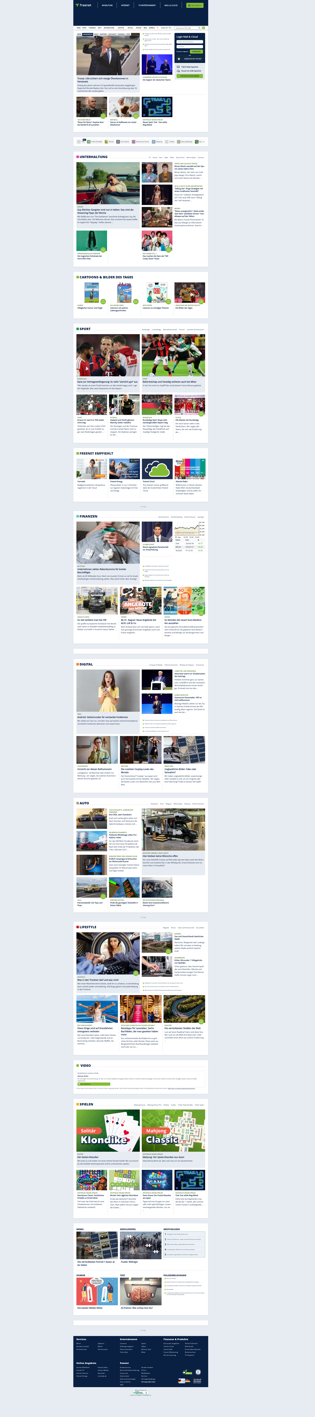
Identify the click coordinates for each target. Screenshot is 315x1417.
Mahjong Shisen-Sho (154, 1104)
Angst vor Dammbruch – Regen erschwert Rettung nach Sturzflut (184, 1239)
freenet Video (103, 1367)
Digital (86, 664)
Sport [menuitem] (84, 28)
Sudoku (173, 1104)
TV (149, 157)
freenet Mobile (103, 1370)
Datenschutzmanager (128, 1379)
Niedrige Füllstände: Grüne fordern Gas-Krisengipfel (158, 580)
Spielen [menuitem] (138, 28)
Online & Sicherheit (171, 664)
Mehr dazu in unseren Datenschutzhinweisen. (181, 1088)
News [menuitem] (79, 28)
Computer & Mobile (156, 664)
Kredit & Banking (176, 517)
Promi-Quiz (124, 1352)
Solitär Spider (199, 1104)
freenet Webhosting (171, 1352)
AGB (121, 1385)
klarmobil (101, 1373)
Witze (172, 157)
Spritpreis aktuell (82, 1346)
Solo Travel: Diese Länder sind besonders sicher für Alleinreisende (162, 986)
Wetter (100, 1346)
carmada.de (102, 1376)
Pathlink (166, 1104)
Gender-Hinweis (147, 1367)
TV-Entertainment (147, 5)
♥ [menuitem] (157, 27)
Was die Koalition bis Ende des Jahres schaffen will (157, 49)
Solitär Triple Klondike (185, 1104)
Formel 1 (182, 329)
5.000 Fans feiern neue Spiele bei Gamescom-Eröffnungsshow (160, 724)
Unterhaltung (94, 157)
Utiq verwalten (125, 1382)
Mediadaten (145, 1373)
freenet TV (80, 1370)
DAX (177, 543)
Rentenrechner (190, 1352)
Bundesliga (146, 329)
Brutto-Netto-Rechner (193, 1349)
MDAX (178, 547)
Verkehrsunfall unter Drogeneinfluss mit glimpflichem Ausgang (182, 1282)
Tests (162, 803)
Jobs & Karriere (164, 517)
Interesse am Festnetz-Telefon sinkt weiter (155, 727)
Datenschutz (124, 1376)
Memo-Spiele (191, 157)
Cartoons (201, 157)
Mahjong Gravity (139, 1104)
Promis (155, 157)
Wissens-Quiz (146, 1349)
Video (166, 157)
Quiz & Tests (180, 157)
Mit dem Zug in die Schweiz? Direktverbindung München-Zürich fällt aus (163, 990)
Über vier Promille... (171, 1278)
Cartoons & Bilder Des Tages (106, 277)
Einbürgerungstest (127, 1346)
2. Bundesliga (156, 329)
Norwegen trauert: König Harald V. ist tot (177, 1234)
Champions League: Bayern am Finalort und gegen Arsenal (182, 1255)
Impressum (124, 1373)
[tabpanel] (108, 61)
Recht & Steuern (190, 517)
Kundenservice (125, 1367)
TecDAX (179, 550)
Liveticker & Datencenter (195, 329)
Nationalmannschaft (170, 329)
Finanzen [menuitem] (92, 28)
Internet (125, 5)
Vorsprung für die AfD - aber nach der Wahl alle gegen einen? (157, 39)
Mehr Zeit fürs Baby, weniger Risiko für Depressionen (181, 1244)
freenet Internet (82, 1373)
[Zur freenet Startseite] (83, 5)
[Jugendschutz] (141, 1392)
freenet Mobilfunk (82, 1367)
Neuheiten (154, 803)
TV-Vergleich (189, 1355)
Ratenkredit (189, 1346)
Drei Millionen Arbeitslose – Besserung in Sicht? (157, 566)
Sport (85, 329)
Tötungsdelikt (169, 1289)
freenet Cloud (168, 1346)
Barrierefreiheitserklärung (129, 1370)
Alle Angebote (196, 5)
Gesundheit (200, 927)
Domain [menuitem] (152, 28)
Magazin (169, 803)
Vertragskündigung (148, 1379)
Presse (143, 1370)
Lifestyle (88, 927)
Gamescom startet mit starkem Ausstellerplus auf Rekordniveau (161, 720)
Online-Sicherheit (191, 1343)
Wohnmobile (178, 803)
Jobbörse (101, 1343)
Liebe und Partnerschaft (186, 927)
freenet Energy (81, 1376)
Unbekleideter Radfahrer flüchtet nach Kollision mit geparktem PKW (183, 1285)
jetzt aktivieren (86, 1084)
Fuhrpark (187, 803)
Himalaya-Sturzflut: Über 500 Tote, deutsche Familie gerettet (158, 34)
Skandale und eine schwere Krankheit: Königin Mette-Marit (158, 45)
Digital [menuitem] (130, 28)
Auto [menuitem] (100, 28)
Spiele (143, 1343)
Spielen (86, 1104)
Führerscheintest (198, 803)
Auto (84, 803)
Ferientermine (81, 1349)
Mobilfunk (107, 5)
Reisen (173, 927)
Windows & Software (187, 664)
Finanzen (88, 516)
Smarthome (200, 664)
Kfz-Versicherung (170, 1355)
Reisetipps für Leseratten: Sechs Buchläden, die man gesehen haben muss (164, 983)
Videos (143, 1346)
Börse (78, 1343)
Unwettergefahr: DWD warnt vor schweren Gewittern (181, 1249)
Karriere (144, 1376)
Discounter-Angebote (171, 1343)
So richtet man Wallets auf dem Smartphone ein (157, 731)
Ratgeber (166, 927)
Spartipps (201, 517)
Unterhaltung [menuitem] (109, 28)
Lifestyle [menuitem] (121, 28)
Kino (160, 157)
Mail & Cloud (171, 5)
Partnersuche (103, 1349)
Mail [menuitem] (145, 28)
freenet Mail (168, 1349)
